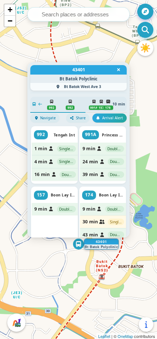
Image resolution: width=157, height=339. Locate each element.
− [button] (10, 20)
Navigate (48, 118)
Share (81, 118)
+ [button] (10, 9)
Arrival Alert (112, 118)
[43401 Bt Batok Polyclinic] (78, 244)
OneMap (125, 336)
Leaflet (104, 336)
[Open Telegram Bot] (16, 323)
